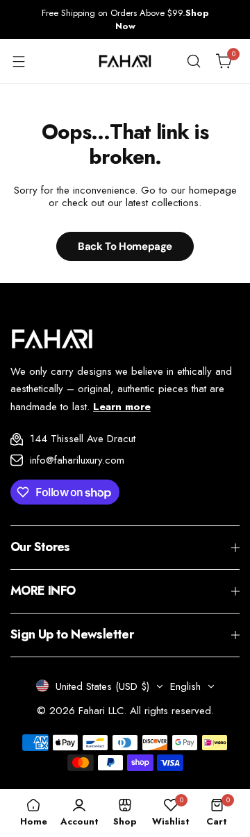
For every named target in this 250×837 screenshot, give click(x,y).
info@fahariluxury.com (77, 460)
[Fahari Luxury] (125, 61)
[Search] (193, 61)
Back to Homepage (125, 246)
